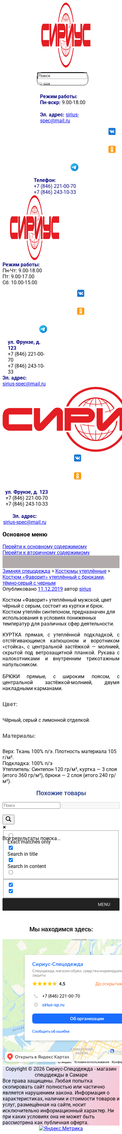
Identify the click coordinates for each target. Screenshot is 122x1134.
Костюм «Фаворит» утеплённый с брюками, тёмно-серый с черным (53, 580)
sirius (85, 589)
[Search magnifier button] (8, 819)
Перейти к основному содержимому (45, 547)
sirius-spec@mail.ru (59, 118)
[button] (104, 904)
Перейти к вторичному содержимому (46, 553)
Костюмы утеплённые (80, 571)
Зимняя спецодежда (26, 571)
